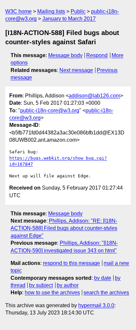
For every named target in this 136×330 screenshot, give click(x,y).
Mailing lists (51, 11)
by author (68, 285)
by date (102, 278)
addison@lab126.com (94, 95)
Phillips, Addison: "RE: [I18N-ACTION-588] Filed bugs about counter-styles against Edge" (64, 228)
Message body (65, 55)
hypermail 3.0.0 (96, 305)
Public (78, 11)
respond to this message (71, 263)
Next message (76, 70)
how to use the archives (52, 292)
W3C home (18, 11)
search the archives (106, 292)
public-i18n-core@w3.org (49, 110)
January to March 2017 (69, 18)
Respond (97, 55)
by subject (41, 285)
